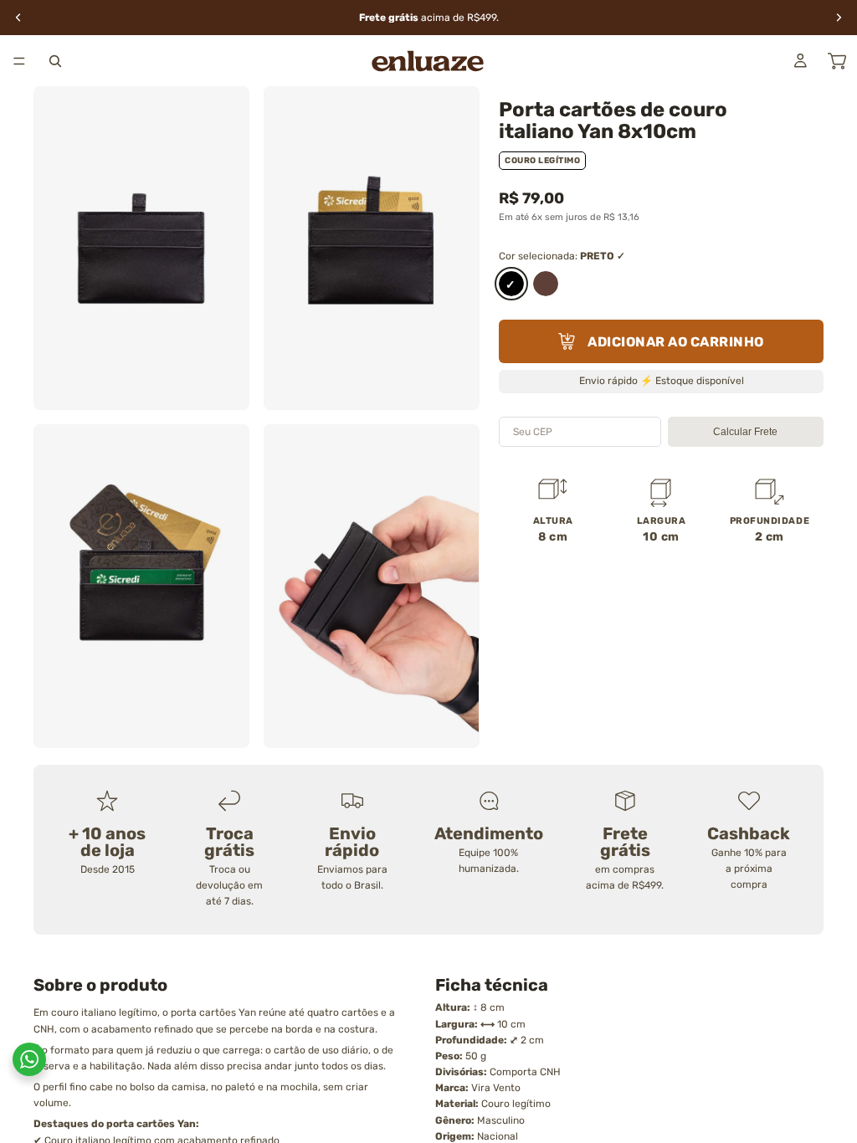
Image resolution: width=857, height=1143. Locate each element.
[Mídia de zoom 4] (372, 586)
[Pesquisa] (55, 61)
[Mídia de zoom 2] (372, 248)
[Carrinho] (837, 61)
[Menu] (19, 61)
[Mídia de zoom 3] (141, 586)
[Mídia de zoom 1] (141, 248)
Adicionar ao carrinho (676, 342)
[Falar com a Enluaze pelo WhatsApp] (29, 1059)
